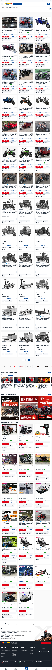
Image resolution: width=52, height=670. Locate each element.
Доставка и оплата (14, 650)
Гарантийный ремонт (24, 650)
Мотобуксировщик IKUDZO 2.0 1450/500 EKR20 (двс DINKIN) (24, 605)
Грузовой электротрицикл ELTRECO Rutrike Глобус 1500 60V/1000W (25, 239)
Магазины (31, 649)
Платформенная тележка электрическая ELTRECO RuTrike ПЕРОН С (25, 346)
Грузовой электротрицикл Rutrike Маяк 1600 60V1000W (42, 346)
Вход (46, 669)
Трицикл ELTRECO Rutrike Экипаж (8, 212)
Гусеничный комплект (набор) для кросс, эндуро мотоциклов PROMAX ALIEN (42, 579)
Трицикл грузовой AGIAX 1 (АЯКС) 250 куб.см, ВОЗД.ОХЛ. (26, 83)
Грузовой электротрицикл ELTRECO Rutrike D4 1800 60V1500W (9, 266)
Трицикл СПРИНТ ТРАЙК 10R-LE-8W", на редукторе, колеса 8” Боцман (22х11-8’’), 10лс (26, 187)
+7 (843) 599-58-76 (44, 0)
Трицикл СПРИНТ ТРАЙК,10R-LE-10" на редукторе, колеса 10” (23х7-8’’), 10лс (9, 187)
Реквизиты (31, 653)
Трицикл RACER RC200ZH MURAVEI (8, 56)
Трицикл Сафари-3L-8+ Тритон (41, 56)
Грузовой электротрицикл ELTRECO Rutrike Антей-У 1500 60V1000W (42, 293)
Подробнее (9, 245)
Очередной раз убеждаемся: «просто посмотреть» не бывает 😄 (31, 385)
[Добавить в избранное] (14, 29)
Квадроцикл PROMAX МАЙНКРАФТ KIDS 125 (9, 550)
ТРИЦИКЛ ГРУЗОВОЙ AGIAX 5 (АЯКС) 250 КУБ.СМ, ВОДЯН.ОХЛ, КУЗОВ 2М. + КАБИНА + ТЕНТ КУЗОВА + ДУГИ (9, 135)
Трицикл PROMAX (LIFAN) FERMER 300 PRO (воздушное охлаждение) (8, 83)
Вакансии (2, 656)
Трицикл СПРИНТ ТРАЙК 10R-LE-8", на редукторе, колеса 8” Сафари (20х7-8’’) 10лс (42, 187)
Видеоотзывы (4, 374)
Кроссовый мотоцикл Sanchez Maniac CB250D (8, 438)
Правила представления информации (14, 654)
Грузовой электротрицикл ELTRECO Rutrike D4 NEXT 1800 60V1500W (25, 213)
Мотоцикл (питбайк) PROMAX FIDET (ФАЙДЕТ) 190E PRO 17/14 (8, 467)
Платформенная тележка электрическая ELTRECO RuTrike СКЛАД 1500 (8, 293)
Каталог (26, 669)
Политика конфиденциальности (5, 650)
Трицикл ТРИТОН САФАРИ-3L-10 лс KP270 (41, 135)
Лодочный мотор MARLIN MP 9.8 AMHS (42, 437)
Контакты (31, 650)
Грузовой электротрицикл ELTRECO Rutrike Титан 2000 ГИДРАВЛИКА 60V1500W (42, 266)
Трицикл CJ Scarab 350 (6, 108)
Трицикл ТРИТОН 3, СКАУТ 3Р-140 (41, 108)
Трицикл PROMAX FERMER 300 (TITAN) (42, 160)
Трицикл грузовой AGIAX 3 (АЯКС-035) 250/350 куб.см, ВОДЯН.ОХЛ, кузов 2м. (26, 135)
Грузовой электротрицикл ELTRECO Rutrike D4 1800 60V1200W (42, 239)
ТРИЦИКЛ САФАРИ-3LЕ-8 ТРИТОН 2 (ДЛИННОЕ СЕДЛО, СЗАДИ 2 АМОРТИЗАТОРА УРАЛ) (41, 83)
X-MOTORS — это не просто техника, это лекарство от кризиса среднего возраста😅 (19, 386)
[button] (5, 34)
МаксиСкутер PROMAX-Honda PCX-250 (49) (26, 467)
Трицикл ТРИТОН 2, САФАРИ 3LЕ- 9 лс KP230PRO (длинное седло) (26, 161)
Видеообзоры (10, 374)
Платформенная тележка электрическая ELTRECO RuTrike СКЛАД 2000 (25, 293)
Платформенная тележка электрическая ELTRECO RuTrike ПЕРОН (8, 319)
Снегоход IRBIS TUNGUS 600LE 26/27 (42, 549)
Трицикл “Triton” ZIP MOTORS (41, 30)
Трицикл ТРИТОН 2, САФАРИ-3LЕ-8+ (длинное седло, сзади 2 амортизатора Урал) (25, 109)
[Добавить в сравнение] (16, 29)
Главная (6, 669)
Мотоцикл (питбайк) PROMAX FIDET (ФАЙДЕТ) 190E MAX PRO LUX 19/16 (8, 496)
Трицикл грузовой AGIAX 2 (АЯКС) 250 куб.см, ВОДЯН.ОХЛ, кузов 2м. (26, 57)
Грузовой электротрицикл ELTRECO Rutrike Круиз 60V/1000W (9, 239)
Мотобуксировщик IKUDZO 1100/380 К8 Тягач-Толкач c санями (26, 496)
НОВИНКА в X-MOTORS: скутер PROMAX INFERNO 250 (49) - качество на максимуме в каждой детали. (44, 386)
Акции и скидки (14, 649)
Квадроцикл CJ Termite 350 (7, 30)
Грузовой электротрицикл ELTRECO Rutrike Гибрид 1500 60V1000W (25, 266)
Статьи (2, 659)
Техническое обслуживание (25, 649)
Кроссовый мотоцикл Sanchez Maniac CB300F (41, 467)
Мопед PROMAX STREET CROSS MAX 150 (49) (42, 524)
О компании (3, 649)
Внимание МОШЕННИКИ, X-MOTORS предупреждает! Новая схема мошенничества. (6, 386)
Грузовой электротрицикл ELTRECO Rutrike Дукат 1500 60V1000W (42, 213)
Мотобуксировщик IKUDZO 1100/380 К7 (26, 438)
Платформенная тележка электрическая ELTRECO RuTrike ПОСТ (9, 346)
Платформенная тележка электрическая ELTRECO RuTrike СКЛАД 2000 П (25, 319)
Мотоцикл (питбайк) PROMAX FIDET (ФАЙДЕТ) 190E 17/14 (25, 524)
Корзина (36, 669)
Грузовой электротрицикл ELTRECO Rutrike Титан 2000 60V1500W (42, 319)
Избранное (15, 669)
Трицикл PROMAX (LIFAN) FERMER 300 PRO (25, 31)
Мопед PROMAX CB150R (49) (7, 523)
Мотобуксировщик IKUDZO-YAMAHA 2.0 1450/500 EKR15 (42, 496)
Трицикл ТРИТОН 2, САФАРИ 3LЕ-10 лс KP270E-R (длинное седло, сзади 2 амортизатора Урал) (9, 161)
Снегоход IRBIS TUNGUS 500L (24, 549)
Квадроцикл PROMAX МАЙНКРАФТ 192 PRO (9, 605)
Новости (2, 657)
